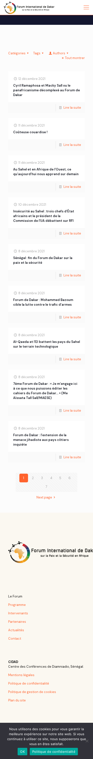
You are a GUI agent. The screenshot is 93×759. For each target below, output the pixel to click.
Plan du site (17, 700)
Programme (17, 605)
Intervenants (18, 613)
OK (22, 752)
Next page (44, 497)
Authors (59, 53)
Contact (14, 638)
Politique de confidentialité (28, 683)
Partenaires (17, 622)
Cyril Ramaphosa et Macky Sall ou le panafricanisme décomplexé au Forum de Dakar (46, 90)
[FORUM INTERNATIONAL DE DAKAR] (29, 7)
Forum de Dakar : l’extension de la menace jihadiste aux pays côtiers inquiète (41, 440)
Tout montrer (75, 58)
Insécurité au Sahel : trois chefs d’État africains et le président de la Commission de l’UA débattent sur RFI (43, 216)
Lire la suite (72, 107)
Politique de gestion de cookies (32, 692)
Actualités (16, 630)
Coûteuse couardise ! (30, 132)
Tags (36, 53)
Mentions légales (21, 675)
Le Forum (15, 596)
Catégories (17, 53)
